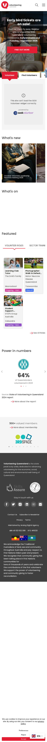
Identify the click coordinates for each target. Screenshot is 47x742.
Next (45, 371)
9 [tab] (38, 446)
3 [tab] (26, 386)
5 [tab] (23, 446)
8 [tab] (34, 446)
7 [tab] (31, 446)
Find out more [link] (22, 49)
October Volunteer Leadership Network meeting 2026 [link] (17, 177)
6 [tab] (27, 446)
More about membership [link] (25, 427)
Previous (2, 371)
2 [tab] (23, 386)
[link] (11, 5)
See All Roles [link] (39, 332)
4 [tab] (20, 446)
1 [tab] (21, 386)
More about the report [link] (25, 401)
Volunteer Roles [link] (14, 245)
